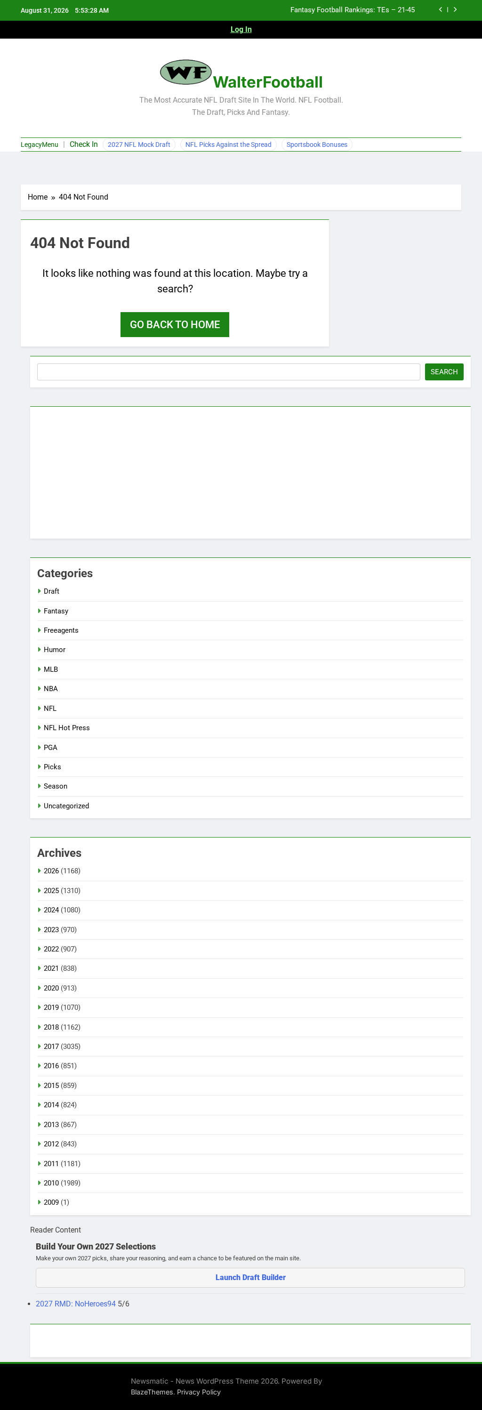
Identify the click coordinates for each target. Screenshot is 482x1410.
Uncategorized (66, 806)
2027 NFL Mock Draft (139, 144)
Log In (241, 29)
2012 (51, 1144)
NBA (51, 689)
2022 (51, 949)
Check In (84, 144)
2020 (51, 988)
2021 (51, 968)
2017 (51, 1046)
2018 (51, 1027)
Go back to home (175, 324)
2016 (51, 1066)
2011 (51, 1164)
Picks (52, 767)
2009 (51, 1202)
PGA (50, 747)
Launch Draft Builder (251, 1277)
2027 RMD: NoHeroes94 (77, 1303)
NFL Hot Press (67, 728)
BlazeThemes (152, 1392)
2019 (51, 1007)
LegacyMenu (39, 144)
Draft (51, 591)
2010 (51, 1183)
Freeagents (61, 630)
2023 (51, 930)
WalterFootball (268, 82)
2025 (51, 890)
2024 (51, 910)
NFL (50, 708)
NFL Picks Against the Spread (228, 144)
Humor (54, 649)
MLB (51, 669)
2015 (51, 1085)
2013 (51, 1124)
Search (444, 372)
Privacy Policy (199, 1392)
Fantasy (56, 611)
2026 (51, 871)
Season (55, 786)
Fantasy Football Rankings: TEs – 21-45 (352, 10)
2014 (51, 1105)
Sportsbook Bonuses (317, 144)
